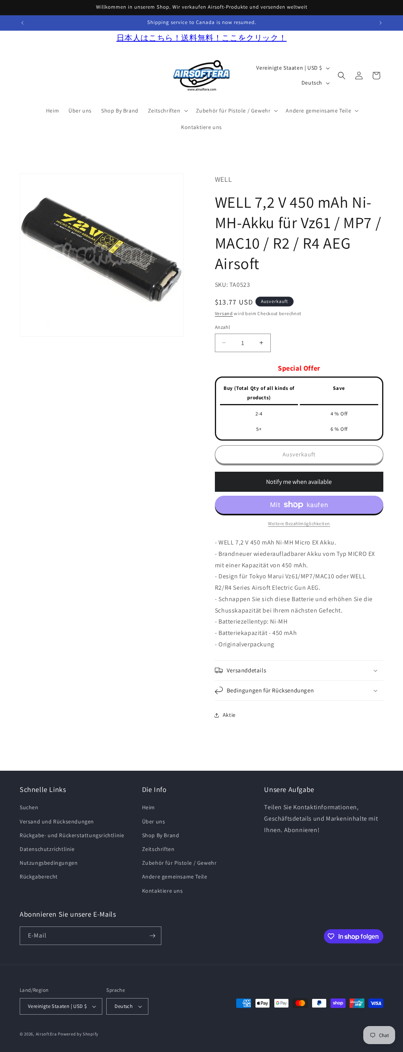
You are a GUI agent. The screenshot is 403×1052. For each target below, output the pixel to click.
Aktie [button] (229, 714)
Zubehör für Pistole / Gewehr (179, 862)
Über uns (153, 821)
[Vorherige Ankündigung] (22, 22)
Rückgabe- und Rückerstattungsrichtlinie (72, 835)
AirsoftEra (46, 1034)
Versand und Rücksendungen (57, 821)
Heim (148, 807)
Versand (224, 313)
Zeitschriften (158, 849)
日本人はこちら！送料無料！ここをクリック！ (201, 38)
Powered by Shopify (78, 1034)
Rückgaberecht (39, 876)
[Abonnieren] (152, 935)
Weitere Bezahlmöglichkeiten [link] (299, 523)
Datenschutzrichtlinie (47, 849)
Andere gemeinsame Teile (174, 876)
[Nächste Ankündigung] (380, 22)
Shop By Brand (160, 835)
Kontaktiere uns (162, 890)
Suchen (29, 807)
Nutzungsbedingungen (49, 862)
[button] (167, 110)
